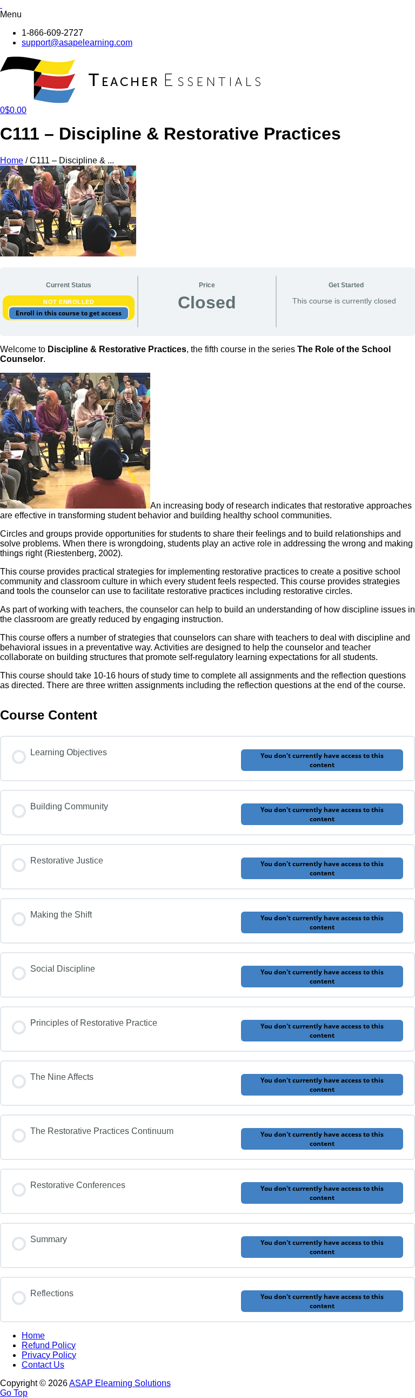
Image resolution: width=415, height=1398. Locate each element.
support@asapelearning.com (77, 42)
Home (11, 160)
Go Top (14, 1392)
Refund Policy (49, 1345)
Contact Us (43, 1364)
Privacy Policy (49, 1355)
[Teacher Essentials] (132, 100)
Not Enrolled (68, 302)
